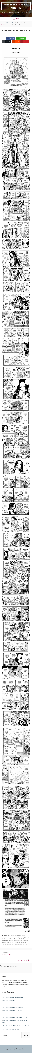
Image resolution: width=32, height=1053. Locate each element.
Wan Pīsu (21, 944)
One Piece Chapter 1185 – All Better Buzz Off (15, 1017)
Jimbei (8, 938)
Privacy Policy (9, 1049)
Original (19, 940)
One (6, 940)
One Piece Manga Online (16, 6)
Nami (24, 938)
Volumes (16, 944)
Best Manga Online (12, 935)
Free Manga (22, 937)
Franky (17, 937)
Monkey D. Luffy (18, 938)
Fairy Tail (12, 937)
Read (26, 940)
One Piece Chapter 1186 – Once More (13, 1014)
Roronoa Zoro (5, 942)
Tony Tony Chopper (17, 942)
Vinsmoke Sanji (6, 944)
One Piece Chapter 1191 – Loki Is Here (13, 997)
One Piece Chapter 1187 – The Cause (12, 1010)
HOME (2, 24)
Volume (12, 944)
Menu (17, 18)
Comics (7, 24)
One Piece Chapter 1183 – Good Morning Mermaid (16, 1025)
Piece (23, 940)
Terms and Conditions (19, 1049)
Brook (19, 935)
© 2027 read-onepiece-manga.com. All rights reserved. (16, 1048)
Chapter (24, 935)
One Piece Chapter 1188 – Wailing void (13, 1007)
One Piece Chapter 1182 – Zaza (11, 1029)
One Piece (10, 940)
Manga (12, 938)
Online (15, 940)
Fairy (8, 937)
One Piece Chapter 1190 (9, 1000)
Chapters (4, 937)
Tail (10, 942)
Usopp (24, 942)
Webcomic (27, 944)
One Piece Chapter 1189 (9, 1004)
